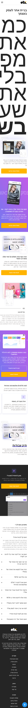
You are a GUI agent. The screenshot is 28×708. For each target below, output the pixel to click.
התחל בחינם (14, 701)
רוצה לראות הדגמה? (14, 368)
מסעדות (14, 667)
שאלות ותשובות (14, 698)
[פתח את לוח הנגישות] (24, 704)
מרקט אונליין (14, 661)
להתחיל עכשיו (14, 374)
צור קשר (14, 689)
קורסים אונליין (14, 672)
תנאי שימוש (14, 703)
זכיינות (14, 678)
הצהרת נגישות (14, 706)
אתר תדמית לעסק (14, 675)
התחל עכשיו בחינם (14, 171)
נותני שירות (14, 670)
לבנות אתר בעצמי (14, 272)
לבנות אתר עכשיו (14, 486)
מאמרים (14, 686)
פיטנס (14, 664)
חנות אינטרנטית (14, 659)
